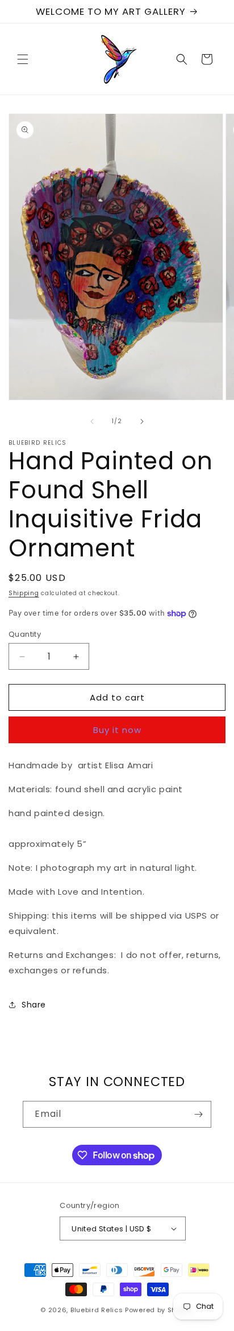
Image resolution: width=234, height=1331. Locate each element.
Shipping (24, 593)
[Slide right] (141, 421)
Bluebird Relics (96, 1309)
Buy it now (117, 730)
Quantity (25, 634)
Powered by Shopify (159, 1309)
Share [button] (34, 1004)
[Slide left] (92, 421)
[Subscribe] (198, 1114)
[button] (22, 59)
